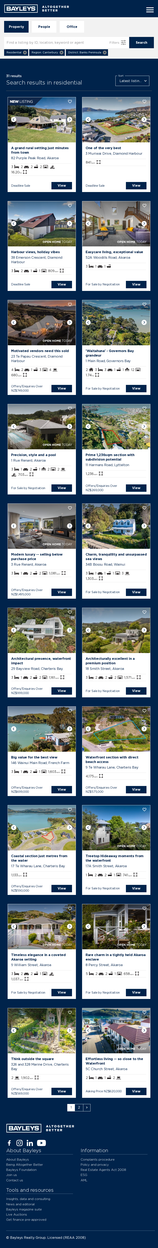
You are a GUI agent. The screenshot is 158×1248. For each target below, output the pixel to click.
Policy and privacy (95, 1165)
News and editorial (20, 1204)
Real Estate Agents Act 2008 (103, 1170)
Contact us (14, 1180)
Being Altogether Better (24, 1165)
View (62, 186)
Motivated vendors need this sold (40, 351)
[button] (16, 52)
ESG (84, 1175)
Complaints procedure (98, 1159)
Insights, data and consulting (28, 1199)
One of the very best (103, 148)
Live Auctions (16, 1214)
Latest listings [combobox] (131, 81)
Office (72, 27)
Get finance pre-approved (26, 1220)
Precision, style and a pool (33, 455)
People (44, 27)
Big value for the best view (34, 757)
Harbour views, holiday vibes (35, 252)
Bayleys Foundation (21, 1170)
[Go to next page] (87, 1107)
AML (84, 1180)
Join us (11, 1175)
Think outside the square (32, 1059)
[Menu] (149, 9)
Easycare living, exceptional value (114, 252)
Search (141, 43)
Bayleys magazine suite (24, 1209)
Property (16, 27)
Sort (121, 75)
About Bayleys (17, 1159)
